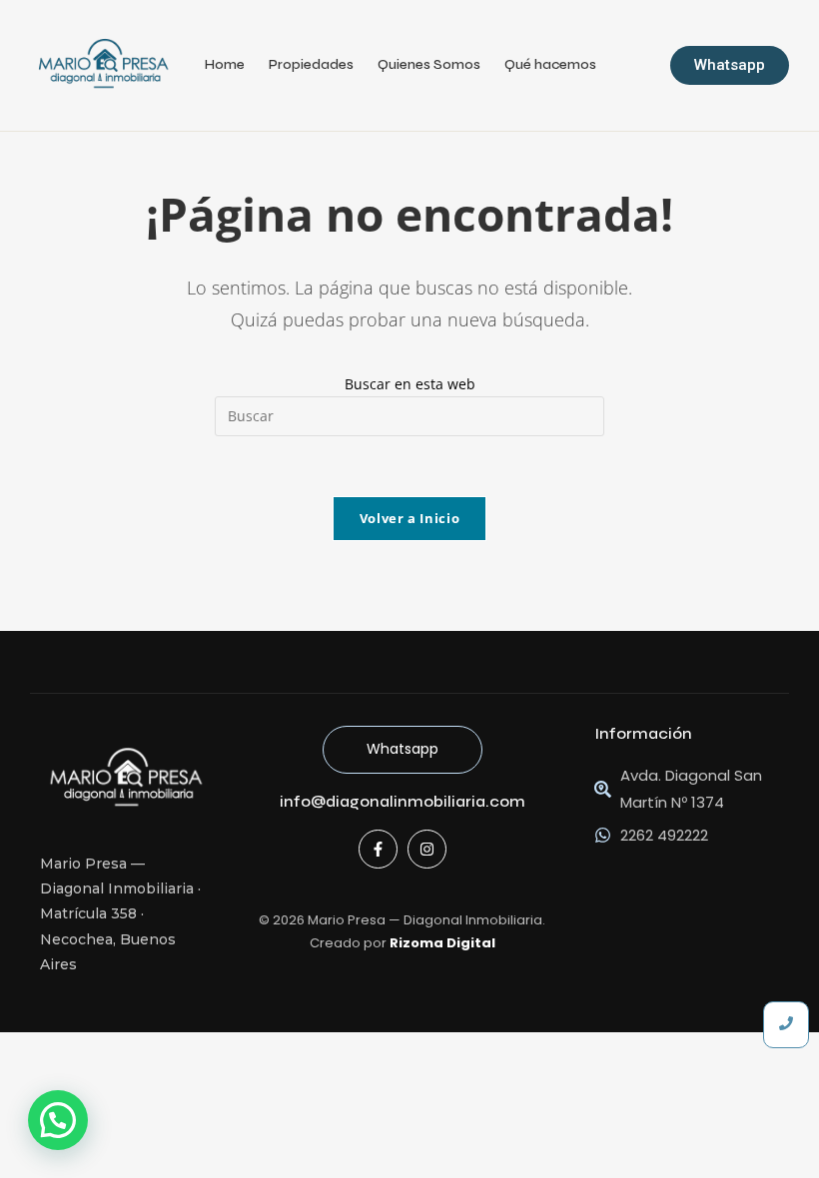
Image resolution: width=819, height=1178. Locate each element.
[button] (58, 1120)
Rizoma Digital (442, 942)
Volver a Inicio (410, 518)
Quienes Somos (429, 64)
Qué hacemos (550, 64)
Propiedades (311, 64)
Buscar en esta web (410, 383)
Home (225, 64)
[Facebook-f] (378, 849)
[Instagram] (427, 849)
